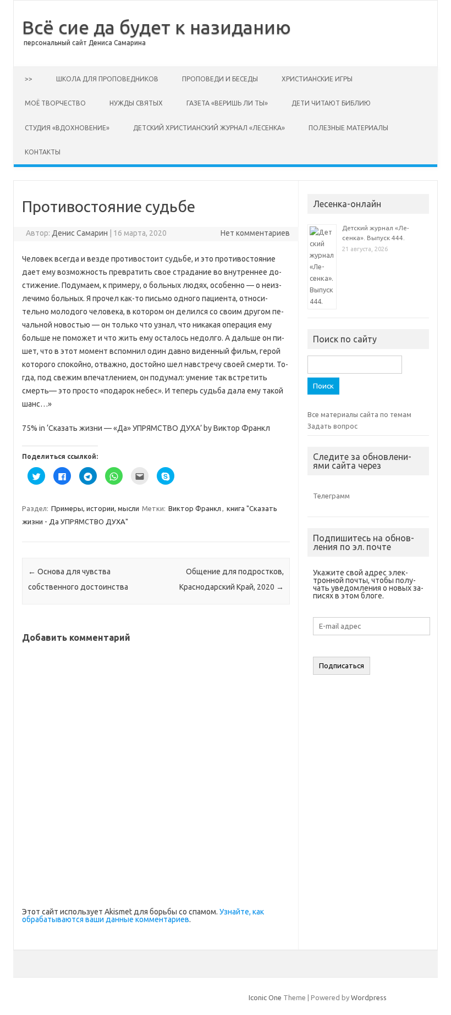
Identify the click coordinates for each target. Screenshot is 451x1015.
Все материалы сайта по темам (359, 414)
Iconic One (265, 997)
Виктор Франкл (194, 508)
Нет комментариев (255, 233)
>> (28, 78)
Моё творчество (55, 103)
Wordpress (369, 997)
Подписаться (341, 666)
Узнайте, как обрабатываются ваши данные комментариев (143, 915)
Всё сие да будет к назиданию (156, 26)
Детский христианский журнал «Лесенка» (209, 127)
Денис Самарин (80, 233)
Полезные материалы (348, 127)
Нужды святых (136, 103)
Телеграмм (331, 496)
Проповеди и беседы (220, 78)
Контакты (43, 152)
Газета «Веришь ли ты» (227, 103)
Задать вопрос (332, 426)
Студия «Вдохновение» (67, 127)
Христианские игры (317, 78)
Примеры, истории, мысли (95, 508)
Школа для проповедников (107, 78)
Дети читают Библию (331, 103)
